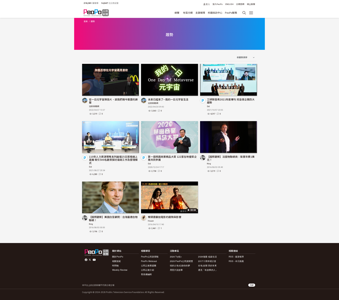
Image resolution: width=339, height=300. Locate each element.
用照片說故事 (176, 269)
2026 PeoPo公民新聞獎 (181, 261)
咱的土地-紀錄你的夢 (180, 265)
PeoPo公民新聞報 (150, 256)
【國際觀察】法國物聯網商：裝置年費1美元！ (231, 158)
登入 (208, 4)
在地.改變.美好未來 (207, 265)
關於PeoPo (117, 256)
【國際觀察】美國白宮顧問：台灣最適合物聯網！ (113, 218)
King (209, 163)
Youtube (94, 260)
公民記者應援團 (148, 265)
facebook (86, 260)
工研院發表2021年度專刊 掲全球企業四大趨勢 (231, 101)
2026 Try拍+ (176, 256)
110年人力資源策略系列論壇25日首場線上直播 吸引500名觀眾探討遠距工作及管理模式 (113, 160)
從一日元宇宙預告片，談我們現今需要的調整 (113, 101)
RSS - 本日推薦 (236, 261)
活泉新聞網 (94, 106)
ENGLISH (229, 4)
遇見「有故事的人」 (208, 269)
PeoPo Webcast (149, 261)
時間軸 (115, 265)
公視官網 (240, 4)
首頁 (86, 21)
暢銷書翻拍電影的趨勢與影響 (164, 217)
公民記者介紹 (147, 269)
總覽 (177, 12)
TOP (252, 285)
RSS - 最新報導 (236, 256)
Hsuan (151, 221)
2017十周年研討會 (207, 261)
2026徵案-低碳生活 (207, 256)
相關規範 (116, 261)
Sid (208, 106)
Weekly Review (120, 269)
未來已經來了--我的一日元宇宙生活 (168, 99)
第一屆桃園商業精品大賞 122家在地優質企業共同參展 (172, 158)
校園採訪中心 (215, 12)
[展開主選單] (251, 13)
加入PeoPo (218, 4)
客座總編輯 (146, 274)
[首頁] (96, 13)
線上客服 (251, 4)
